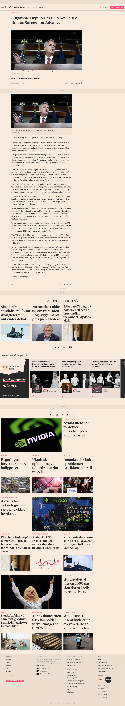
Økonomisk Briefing (45, 674)
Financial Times (43, 668)
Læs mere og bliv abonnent (52, 663)
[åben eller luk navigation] (2, 7)
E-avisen (11, 676)
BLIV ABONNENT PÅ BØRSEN (15, 681)
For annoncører (72, 686)
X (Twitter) (103, 697)
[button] (6, 7)
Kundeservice (71, 672)
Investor (4, 534)
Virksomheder (68, 419)
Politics (14, 12)
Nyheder (8, 660)
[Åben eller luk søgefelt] (10, 7)
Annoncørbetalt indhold (106, 668)
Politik (3, 456)
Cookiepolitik (71, 675)
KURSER (41, 7)
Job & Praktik (102, 662)
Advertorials (102, 671)
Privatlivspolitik (72, 678)
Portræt (66, 575)
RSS (7, 668)
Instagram (103, 691)
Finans (40, 665)
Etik (68, 689)
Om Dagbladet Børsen (105, 665)
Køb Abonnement (117, 7)
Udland (34, 456)
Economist (42, 671)
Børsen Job (71, 665)
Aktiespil (9, 671)
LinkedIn (103, 688)
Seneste (8, 665)
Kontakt (100, 660)
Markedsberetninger (8, 497)
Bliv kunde (70, 692)
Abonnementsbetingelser (75, 681)
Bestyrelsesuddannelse (75, 662)
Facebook (103, 694)
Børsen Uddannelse (74, 660)
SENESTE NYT (34, 7)
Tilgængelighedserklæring (76, 683)
